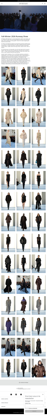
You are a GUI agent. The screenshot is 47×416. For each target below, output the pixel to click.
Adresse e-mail (28, 403)
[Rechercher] (42, 3)
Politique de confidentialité (33, 408)
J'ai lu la (31, 408)
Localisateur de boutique (24, 382)
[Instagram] (21, 394)
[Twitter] (16, 394)
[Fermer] (42, 394)
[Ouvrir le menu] (1, 3)
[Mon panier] (44, 3)
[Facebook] (11, 394)
